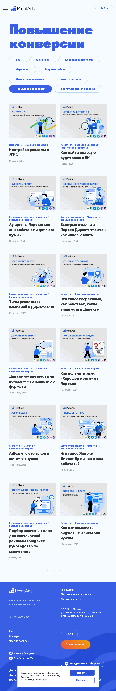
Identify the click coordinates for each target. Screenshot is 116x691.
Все (18, 59)
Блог (11, 631)
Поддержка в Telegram (85, 663)
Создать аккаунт (75, 644)
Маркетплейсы (55, 69)
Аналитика (42, 59)
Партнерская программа (76, 594)
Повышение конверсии (30, 88)
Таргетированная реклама (78, 88)
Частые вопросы (19, 641)
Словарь (14, 636)
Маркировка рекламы (30, 79)
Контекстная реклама (79, 59)
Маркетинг (23, 69)
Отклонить (82, 680)
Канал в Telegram (24, 653)
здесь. (44, 680)
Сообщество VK (23, 658)
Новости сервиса (70, 79)
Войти (104, 8)
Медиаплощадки (71, 599)
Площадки (67, 589)
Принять (82, 673)
